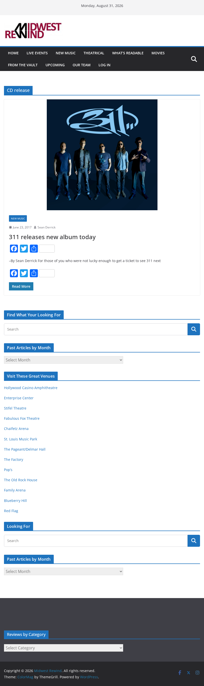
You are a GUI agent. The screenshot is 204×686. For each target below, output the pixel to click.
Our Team (82, 65)
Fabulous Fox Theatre (22, 418)
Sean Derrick (46, 227)
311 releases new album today (52, 237)
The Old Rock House (20, 480)
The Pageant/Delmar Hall (25, 449)
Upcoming (55, 65)
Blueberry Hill (16, 500)
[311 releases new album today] (102, 154)
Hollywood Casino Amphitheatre (30, 387)
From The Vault (23, 65)
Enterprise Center (19, 398)
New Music (66, 53)
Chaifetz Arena (16, 428)
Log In (104, 65)
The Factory (13, 459)
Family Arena (15, 490)
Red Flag (11, 510)
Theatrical (94, 53)
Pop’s (8, 469)
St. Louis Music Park (20, 439)
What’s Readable (128, 53)
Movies (158, 53)
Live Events (37, 53)
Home (13, 53)
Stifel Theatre (15, 408)
